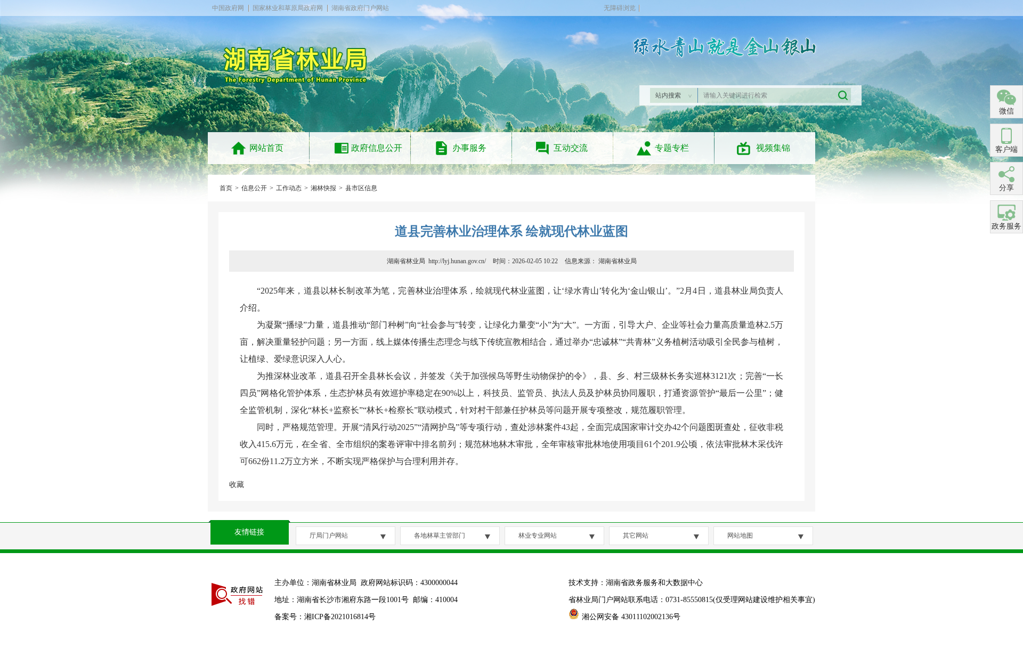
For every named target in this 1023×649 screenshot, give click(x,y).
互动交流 (571, 147)
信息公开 (254, 188)
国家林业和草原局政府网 (288, 8)
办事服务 (469, 147)
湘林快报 (323, 188)
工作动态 (289, 188)
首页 (226, 188)
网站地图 (740, 535)
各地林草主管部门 (439, 535)
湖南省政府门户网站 (360, 8)
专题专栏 (672, 147)
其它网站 (635, 535)
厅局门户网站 (329, 535)
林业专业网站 (537, 535)
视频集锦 (773, 147)
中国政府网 (228, 8)
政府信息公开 (376, 147)
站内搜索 (668, 95)
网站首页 (266, 147)
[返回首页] (299, 89)
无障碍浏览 (620, 8)
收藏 (236, 485)
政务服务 (1006, 226)
